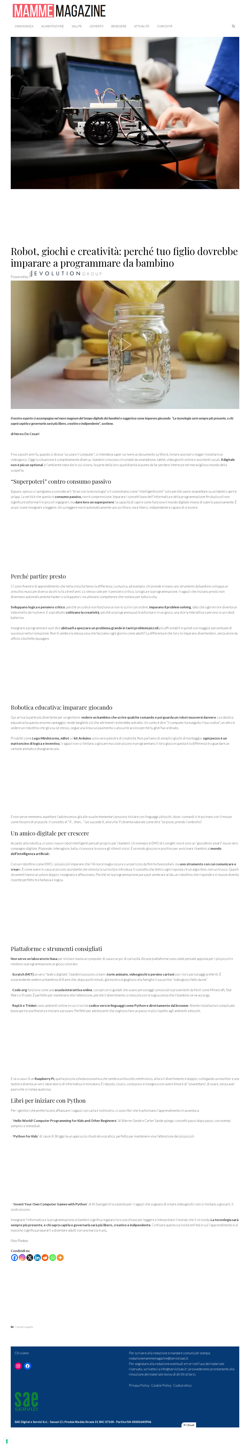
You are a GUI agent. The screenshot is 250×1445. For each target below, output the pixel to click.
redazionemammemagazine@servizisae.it (158, 1358)
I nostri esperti (24, 1327)
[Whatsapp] (52, 1257)
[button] (125, 344)
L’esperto (97, 26)
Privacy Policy (139, 1385)
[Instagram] (22, 1257)
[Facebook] (14, 1257)
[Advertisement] (125, 215)
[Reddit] (45, 1257)
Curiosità (164, 26)
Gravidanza (24, 26)
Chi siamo (22, 1353)
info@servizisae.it (174, 1369)
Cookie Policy (161, 1385)
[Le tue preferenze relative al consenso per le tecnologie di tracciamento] (7, 1441)
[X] (29, 1257)
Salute (77, 26)
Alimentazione (52, 26)
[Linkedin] (37, 1257)
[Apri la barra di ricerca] (233, 26)
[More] (60, 1257)
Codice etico (182, 1385)
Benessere (118, 26)
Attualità (141, 26)
